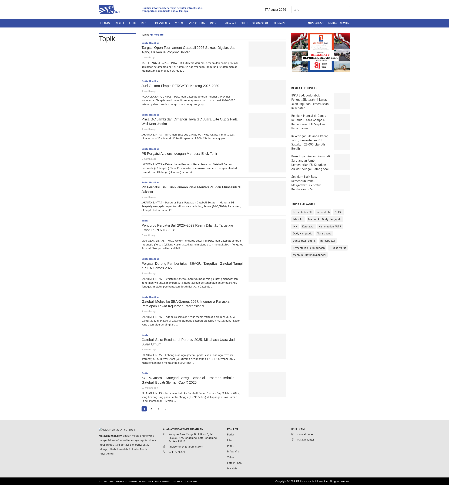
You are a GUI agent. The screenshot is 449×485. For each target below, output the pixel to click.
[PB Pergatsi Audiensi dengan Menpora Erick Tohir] (267, 159)
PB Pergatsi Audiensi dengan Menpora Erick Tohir (179, 153)
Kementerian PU (302, 212)
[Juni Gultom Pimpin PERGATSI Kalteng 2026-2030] (267, 92)
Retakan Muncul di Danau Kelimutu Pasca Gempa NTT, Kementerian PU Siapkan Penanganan (310, 122)
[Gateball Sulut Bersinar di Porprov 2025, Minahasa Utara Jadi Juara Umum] (267, 346)
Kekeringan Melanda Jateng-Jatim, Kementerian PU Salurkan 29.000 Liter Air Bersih (310, 142)
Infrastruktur (327, 240)
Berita (119, 23)
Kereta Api (308, 226)
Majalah (230, 23)
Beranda (104, 23)
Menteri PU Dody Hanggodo (324, 219)
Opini (213, 23)
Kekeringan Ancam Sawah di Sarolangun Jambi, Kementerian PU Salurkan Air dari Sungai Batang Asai (310, 162)
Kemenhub (323, 212)
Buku (244, 23)
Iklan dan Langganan (339, 23)
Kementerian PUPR (330, 226)
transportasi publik (304, 240)
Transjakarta (324, 233)
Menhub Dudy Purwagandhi (309, 255)
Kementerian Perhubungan (309, 248)
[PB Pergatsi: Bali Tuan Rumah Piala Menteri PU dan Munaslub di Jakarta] (267, 193)
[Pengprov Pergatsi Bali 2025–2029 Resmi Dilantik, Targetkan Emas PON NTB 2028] (267, 231)
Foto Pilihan (196, 23)
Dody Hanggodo (302, 233)
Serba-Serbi (260, 23)
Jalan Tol (298, 219)
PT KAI (338, 212)
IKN (295, 226)
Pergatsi (280, 23)
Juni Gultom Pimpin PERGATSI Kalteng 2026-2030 (180, 86)
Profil (145, 23)
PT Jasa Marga (338, 248)
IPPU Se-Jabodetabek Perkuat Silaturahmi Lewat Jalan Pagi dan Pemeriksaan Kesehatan (310, 101)
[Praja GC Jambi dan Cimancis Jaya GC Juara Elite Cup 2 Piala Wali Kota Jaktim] (267, 125)
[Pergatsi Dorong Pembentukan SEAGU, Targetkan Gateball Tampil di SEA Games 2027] (267, 269)
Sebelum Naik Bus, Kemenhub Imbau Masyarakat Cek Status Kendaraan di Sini (306, 183)
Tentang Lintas (315, 23)
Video (179, 23)
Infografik (162, 23)
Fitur (132, 23)
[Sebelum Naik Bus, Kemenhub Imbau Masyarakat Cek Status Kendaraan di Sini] (342, 183)
